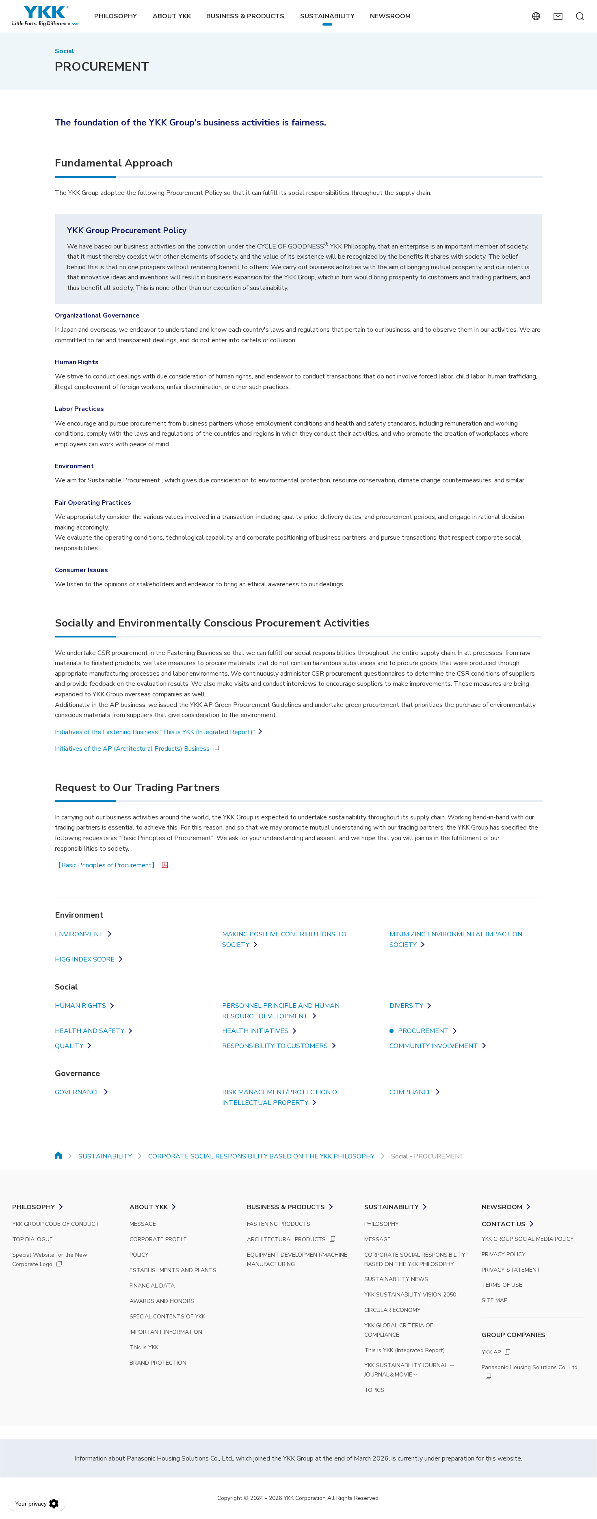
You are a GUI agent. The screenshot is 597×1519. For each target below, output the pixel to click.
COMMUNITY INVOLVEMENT (433, 1045)
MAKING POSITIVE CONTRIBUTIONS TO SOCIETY (284, 939)
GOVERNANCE (77, 1092)
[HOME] (58, 1155)
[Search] (580, 16)
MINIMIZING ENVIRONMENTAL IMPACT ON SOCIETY (455, 939)
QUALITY (69, 1045)
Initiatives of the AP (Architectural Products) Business (132, 748)
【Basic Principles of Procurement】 (106, 865)
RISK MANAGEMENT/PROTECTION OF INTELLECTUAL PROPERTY (281, 1097)
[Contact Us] (558, 16)
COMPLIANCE (410, 1092)
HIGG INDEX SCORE (85, 959)
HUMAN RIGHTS (80, 1005)
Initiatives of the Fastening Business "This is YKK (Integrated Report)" (155, 732)
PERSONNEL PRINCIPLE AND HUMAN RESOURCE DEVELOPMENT (281, 1011)
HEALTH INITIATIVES (255, 1030)
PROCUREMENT (423, 1030)
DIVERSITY (406, 1005)
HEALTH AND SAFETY (89, 1030)
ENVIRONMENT (79, 934)
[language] (536, 16)
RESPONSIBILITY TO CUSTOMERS (275, 1045)
